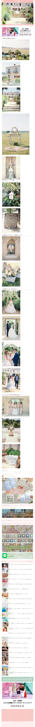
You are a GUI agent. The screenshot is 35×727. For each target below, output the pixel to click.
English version (25, 718)
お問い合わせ (25, 716)
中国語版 (9, 720)
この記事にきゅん (17, 472)
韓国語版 (25, 720)
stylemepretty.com (6, 60)
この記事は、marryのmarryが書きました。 (9, 476)
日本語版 (9, 718)
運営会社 (9, 716)
